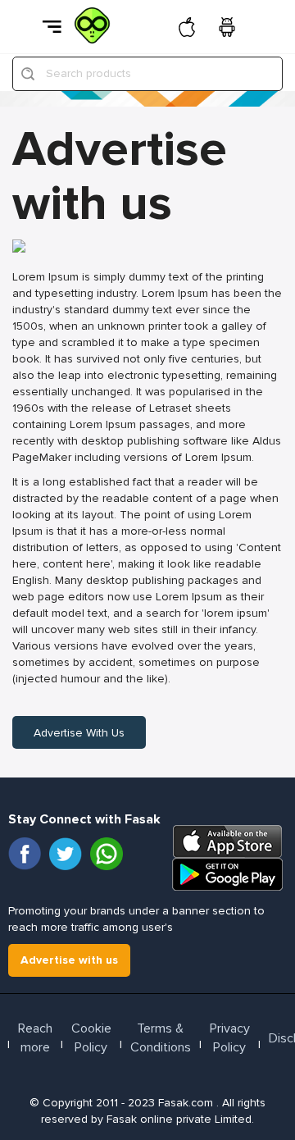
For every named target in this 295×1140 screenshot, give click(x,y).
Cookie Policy (91, 1038)
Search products (88, 73)
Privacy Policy (230, 1038)
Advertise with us (79, 733)
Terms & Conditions (160, 1038)
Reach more (35, 1038)
